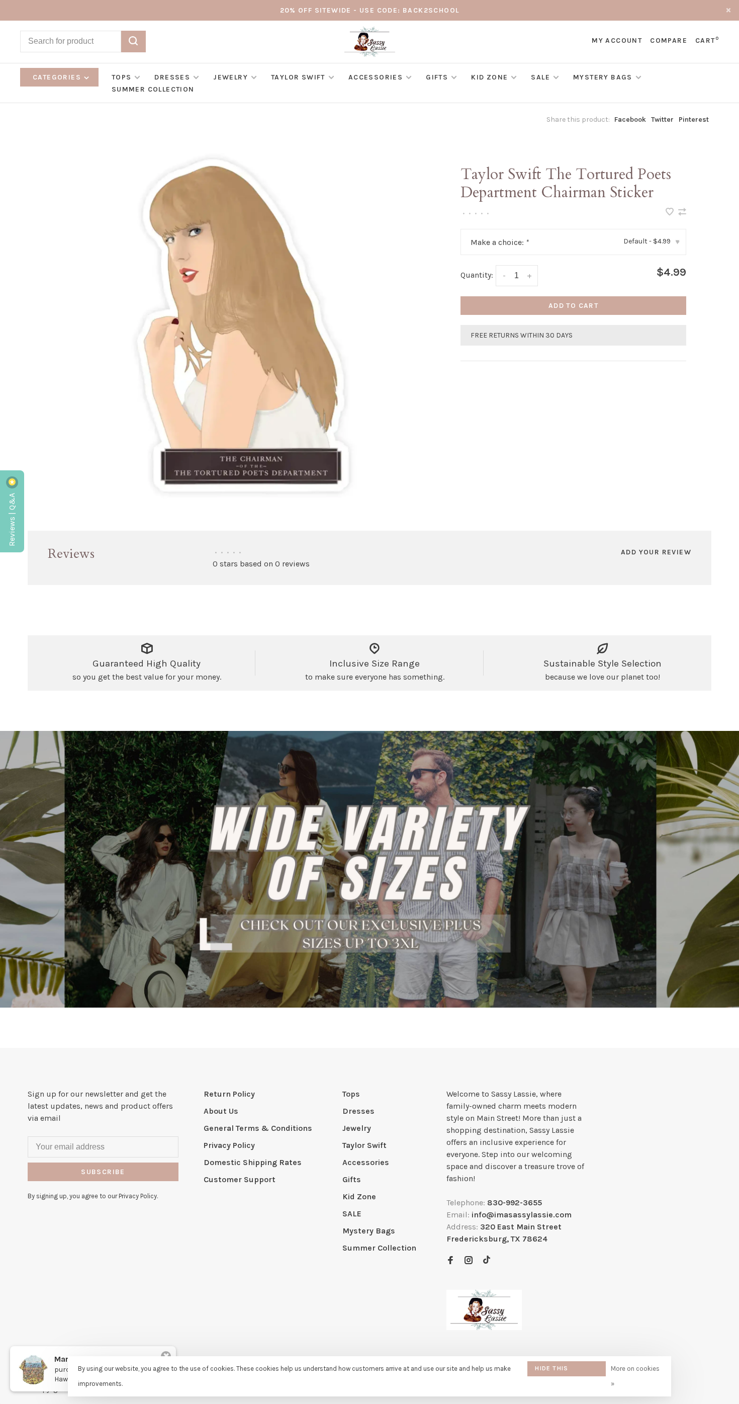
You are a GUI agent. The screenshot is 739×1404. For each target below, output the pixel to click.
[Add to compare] (682, 212)
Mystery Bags (602, 77)
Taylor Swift (298, 77)
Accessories (375, 77)
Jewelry (230, 77)
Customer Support (239, 1179)
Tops (122, 77)
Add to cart (573, 305)
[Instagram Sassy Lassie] (469, 1261)
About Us (221, 1111)
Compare (668, 40)
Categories (58, 77)
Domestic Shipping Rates (253, 1162)
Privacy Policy (229, 1145)
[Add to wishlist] (671, 212)
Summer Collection (153, 89)
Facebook (630, 119)
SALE (540, 77)
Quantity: (476, 275)
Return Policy (229, 1094)
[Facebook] (450, 1261)
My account (617, 40)
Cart (707, 40)
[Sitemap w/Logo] (484, 1327)
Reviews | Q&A (12, 518)
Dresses (172, 77)
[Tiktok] (487, 1261)
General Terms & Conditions (258, 1128)
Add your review (656, 552)
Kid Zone (489, 77)
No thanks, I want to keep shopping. (597, 1371)
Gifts (437, 77)
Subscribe (103, 1172)
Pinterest (694, 119)
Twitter (662, 119)
